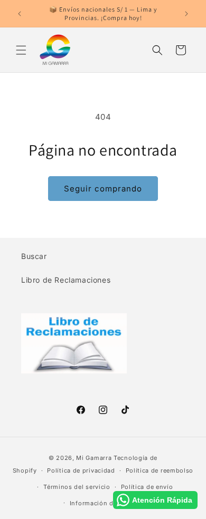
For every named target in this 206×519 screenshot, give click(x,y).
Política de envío (147, 487)
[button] (21, 50)
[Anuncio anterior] (19, 13)
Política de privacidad (81, 470)
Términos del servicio (76, 487)
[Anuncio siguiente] (186, 13)
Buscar (34, 256)
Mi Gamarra (93, 458)
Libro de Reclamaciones (65, 279)
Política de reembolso (160, 470)
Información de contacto (108, 503)
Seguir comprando (103, 189)
